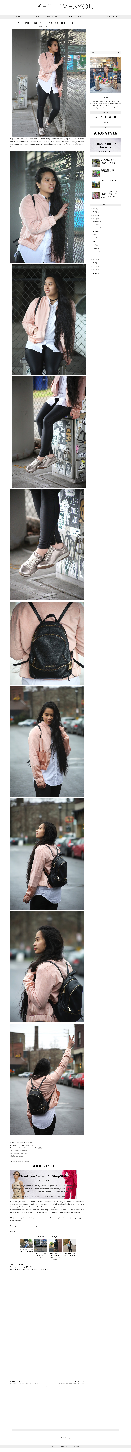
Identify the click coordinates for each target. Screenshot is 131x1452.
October (95, 224)
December (96, 221)
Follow (105, 122)
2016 (94, 259)
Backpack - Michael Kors (18, 1153)
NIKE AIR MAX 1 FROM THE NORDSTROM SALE (55, 1256)
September (96, 228)
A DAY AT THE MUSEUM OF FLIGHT (41, 1255)
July (94, 234)
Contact (37, 16)
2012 (94, 273)
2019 (94, 212)
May (94, 241)
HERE (30, 1142)
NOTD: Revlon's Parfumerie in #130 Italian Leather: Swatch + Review (109, 162)
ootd (42, 1269)
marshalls (30, 1269)
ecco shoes (18, 1269)
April (94, 245)
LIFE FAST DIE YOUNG (109, 181)
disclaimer (74, 1446)
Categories (66, 16)
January (95, 255)
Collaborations (51, 16)
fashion (24, 1269)
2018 (94, 215)
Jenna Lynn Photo (23, 1161)
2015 (94, 263)
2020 (94, 209)
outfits (46, 1269)
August (95, 231)
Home (18, 16)
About (27, 16)
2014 (94, 266)
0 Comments (34, 1267)
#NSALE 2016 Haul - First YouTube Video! (26, 1250)
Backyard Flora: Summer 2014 (108, 171)
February (95, 251)
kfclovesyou (65, 7)
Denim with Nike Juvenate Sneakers (69, 1254)
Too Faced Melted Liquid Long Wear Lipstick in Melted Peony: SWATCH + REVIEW (109, 195)
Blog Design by (60, 1446)
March (95, 248)
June (94, 238)
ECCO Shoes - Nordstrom (18, 1150)
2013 (94, 270)
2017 (94, 219)
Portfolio (80, 16)
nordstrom (36, 1269)
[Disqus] (47, 1298)
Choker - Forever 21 (16, 1156)
